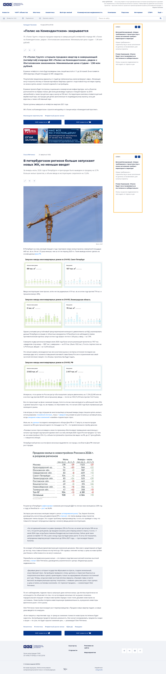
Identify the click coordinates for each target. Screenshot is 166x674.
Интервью (138, 12)
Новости (5, 12)
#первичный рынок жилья (54, 116)
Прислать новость (48, 18)
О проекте (73, 650)
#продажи (78, 627)
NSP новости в (41, 122)
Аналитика (50, 12)
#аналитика (27, 627)
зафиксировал (47, 506)
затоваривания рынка (69, 513)
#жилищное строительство (33, 116)
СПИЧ (150, 12)
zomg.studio (99, 670)
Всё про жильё (66, 12)
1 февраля (62, 415)
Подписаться (29, 18)
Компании (112, 12)
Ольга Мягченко (29, 155)
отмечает (63, 516)
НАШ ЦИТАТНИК (107, 1)
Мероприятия (90, 652)
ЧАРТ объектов (21, 12)
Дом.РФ (38, 254)
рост (43, 508)
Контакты (73, 646)
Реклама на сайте (88, 647)
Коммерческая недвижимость (89, 12)
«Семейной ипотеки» (44, 415)
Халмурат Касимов (30, 25)
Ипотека (36, 12)
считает (33, 561)
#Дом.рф (69, 627)
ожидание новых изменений (38, 417)
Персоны (125, 12)
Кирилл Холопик (157, 7)
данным (36, 422)
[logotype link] (13, 4)
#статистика (38, 627)
